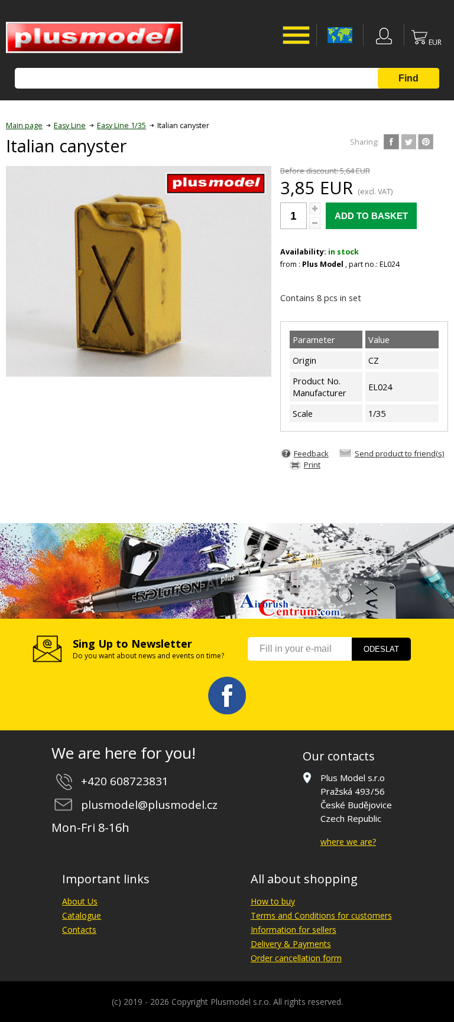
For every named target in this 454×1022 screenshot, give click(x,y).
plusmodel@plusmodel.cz (149, 804)
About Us (80, 901)
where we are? (348, 841)
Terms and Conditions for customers (321, 915)
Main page (24, 125)
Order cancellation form (296, 958)
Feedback (311, 453)
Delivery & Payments (291, 943)
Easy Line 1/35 (121, 125)
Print (312, 464)
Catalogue (81, 915)
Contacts (79, 929)
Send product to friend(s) (400, 453)
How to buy (273, 901)
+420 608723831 (124, 781)
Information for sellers (293, 929)
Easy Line (70, 125)
